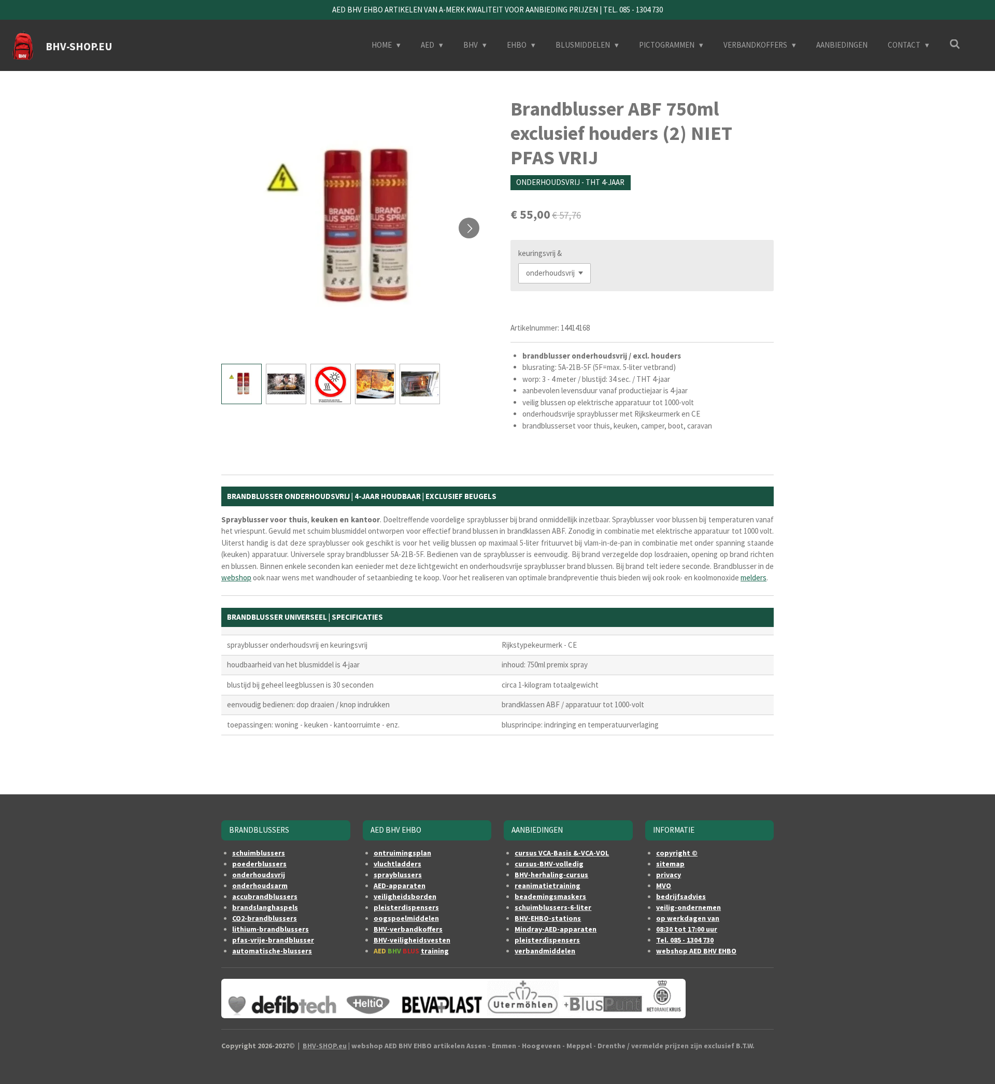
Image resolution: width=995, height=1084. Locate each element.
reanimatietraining (547, 885)
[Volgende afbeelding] (469, 228)
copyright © (677, 853)
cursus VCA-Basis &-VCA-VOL (562, 853)
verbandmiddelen (545, 950)
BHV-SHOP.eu (325, 1045)
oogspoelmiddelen (406, 918)
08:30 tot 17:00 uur (686, 929)
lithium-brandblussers (270, 929)
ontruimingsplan (402, 853)
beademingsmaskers (550, 896)
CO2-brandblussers (264, 918)
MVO (663, 885)
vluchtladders (397, 863)
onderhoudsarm (260, 885)
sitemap (670, 863)
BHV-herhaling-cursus (551, 874)
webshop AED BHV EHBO (696, 950)
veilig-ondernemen (688, 907)
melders (753, 577)
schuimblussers (258, 853)
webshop (236, 577)
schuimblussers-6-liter (553, 907)
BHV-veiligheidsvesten (412, 940)
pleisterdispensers (406, 907)
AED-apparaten (399, 885)
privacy (668, 874)
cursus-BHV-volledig (549, 863)
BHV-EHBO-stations (548, 918)
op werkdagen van (687, 918)
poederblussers (259, 863)
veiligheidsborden (405, 896)
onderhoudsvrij (258, 874)
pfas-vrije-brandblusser (273, 940)
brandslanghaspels (265, 907)
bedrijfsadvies (681, 896)
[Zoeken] (954, 44)
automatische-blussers (272, 950)
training (435, 950)
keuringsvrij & (540, 253)
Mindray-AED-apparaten (555, 929)
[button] (241, 384)
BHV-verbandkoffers (408, 929)
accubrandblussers (264, 896)
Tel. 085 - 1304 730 (685, 940)
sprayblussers (398, 874)
